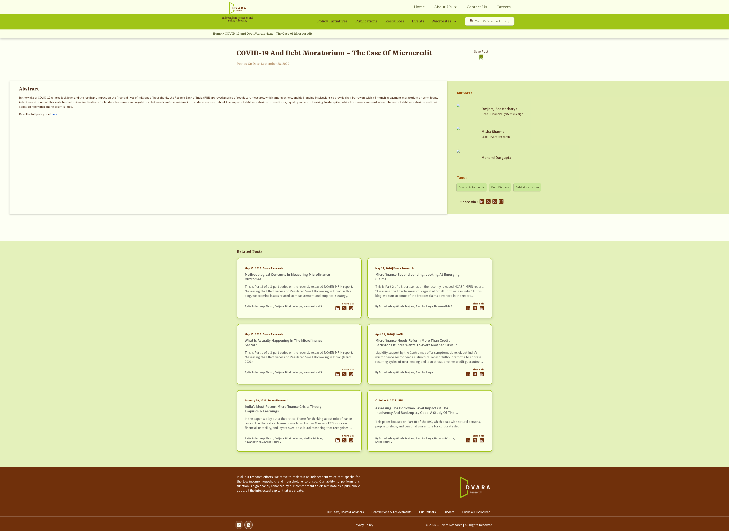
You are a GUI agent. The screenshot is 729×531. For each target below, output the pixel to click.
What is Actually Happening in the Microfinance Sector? (283, 342)
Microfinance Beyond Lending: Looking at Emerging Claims (417, 276)
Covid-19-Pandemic (472, 187)
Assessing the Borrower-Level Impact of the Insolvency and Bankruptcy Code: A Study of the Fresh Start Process (414, 412)
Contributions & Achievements (392, 512)
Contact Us (477, 7)
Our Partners (427, 512)
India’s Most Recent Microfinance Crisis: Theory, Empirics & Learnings (284, 408)
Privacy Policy (363, 525)
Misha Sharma (492, 131)
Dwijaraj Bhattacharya (499, 108)
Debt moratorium (527, 187)
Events (418, 21)
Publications (366, 21)
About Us (443, 7)
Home (419, 7)
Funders (448, 512)
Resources (394, 21)
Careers (504, 7)
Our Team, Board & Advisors (345, 512)
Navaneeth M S (313, 306)
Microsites (441, 21)
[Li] (239, 525)
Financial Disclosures (476, 512)
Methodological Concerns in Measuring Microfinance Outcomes (287, 276)
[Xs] (248, 525)
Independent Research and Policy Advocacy (237, 19)
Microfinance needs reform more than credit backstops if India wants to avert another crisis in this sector (416, 345)
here (54, 114)
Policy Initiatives (332, 21)
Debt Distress (500, 187)
